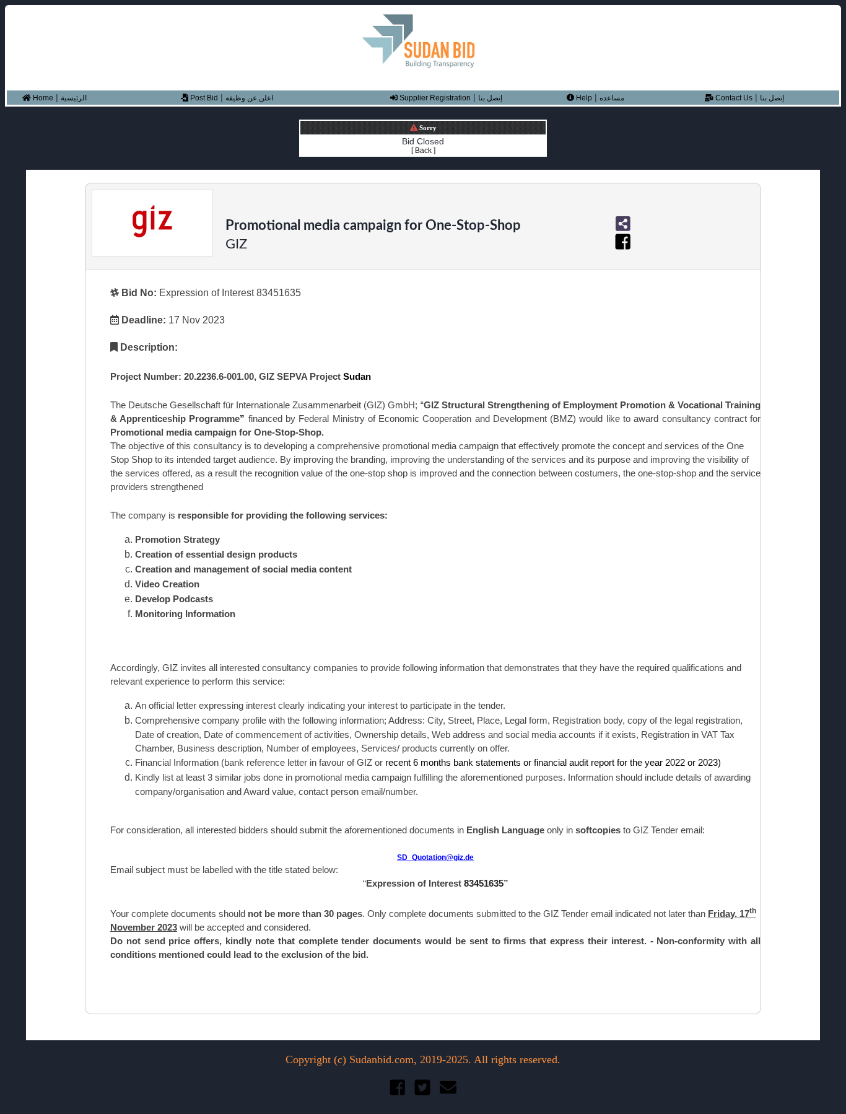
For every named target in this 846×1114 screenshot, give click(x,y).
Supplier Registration (434, 98)
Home (42, 98)
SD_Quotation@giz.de (435, 857)
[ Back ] (423, 150)
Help (583, 98)
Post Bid (203, 98)
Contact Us (732, 98)
